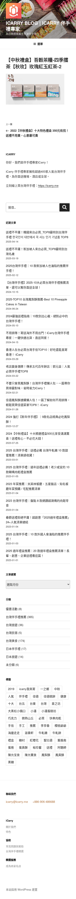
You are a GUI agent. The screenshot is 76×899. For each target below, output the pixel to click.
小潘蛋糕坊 (49, 711)
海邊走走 (14, 733)
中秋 (57, 689)
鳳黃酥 (59, 755)
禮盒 (11, 740)
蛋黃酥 (23, 747)
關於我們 (11, 827)
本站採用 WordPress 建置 (21, 889)
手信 (11, 725)
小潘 (33, 711)
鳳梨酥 (46, 755)
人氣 (11, 696)
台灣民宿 (12, 633)
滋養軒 (29, 733)
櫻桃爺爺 (60, 725)
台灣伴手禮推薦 (16, 617)
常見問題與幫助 (15, 846)
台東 (33, 703)
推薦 (33, 725)
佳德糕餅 (49, 696)
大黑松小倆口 (17, 711)
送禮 (49, 747)
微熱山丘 (28, 718)
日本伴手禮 (13, 649)
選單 (40, 44)
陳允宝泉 (14, 755)
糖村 (22, 740)
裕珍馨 (37, 747)
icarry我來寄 (27, 689)
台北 (22, 703)
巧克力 (12, 718)
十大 (11, 703)
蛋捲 (11, 747)
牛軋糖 (43, 733)
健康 (63, 696)
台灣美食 (12, 641)
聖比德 (48, 740)
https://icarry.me (48, 185)
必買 (41, 718)
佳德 (36, 696)
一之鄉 (44, 689)
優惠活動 (12, 609)
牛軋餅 (56, 733)
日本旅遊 (12, 657)
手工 (22, 725)
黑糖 (11, 762)
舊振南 (61, 740)
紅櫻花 (34, 740)
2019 (11, 689)
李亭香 (45, 725)
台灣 (44, 703)
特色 (8, 831)
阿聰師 (61, 747)
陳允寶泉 (30, 755)
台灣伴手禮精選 (15, 851)
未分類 (10, 665)
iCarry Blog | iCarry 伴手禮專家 (38, 26)
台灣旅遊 (12, 625)
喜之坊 (56, 703)
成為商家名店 (13, 866)
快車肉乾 (55, 718)
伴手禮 (23, 696)
